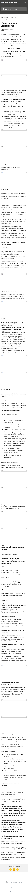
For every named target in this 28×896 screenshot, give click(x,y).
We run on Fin (15, 891)
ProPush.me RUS (14, 17)
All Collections (4, 17)
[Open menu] (25, 2)
